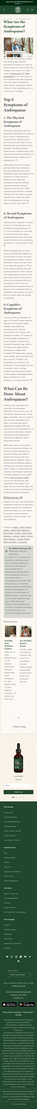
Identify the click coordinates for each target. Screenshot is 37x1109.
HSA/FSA (7, 948)
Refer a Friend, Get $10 (12, 831)
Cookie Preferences (11, 881)
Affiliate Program (10, 929)
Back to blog (20, 727)
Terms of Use (7, 1012)
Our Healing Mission (11, 898)
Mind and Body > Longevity (15, 542)
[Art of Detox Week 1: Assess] (26, 631)
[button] (4, 10)
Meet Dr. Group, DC (11, 893)
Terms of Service (10, 835)
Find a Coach (9, 876)
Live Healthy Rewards (12, 822)
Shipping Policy (9, 857)
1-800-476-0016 (18, 986)
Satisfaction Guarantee (12, 943)
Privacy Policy (28, 1012)
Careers (7, 925)
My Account (8, 812)
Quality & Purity (10, 907)
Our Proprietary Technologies (14, 912)
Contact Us (18, 998)
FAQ (5, 853)
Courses (7, 903)
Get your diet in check (19, 478)
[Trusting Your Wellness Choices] (10, 631)
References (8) (13, 497)
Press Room (8, 939)
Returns (7, 862)
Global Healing (21, 1104)
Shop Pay (7, 867)
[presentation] (17, 717)
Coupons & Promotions (12, 871)
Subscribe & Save (10, 817)
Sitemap (18, 1015)
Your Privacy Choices (12, 840)
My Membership (10, 826)
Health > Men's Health (22, 527)
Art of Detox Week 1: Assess (26, 643)
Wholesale (7, 934)
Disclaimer (17, 1012)
